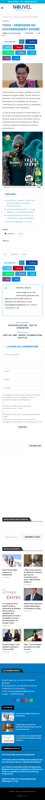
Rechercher (35, 446)
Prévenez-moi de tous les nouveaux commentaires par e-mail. (16, 407)
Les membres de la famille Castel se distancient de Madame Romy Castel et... (28, 738)
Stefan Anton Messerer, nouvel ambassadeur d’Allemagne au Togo (33, 606)
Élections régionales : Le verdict (19, 221)
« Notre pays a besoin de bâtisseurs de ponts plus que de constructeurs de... (28, 727)
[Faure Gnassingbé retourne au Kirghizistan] (11, 560)
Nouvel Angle (16, 33)
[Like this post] (22, 41)
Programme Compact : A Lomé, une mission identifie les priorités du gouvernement (21, 203)
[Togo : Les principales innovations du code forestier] (33, 635)
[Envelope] (26, 700)
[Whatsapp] (31, 700)
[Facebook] (13, 700)
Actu (5, 254)
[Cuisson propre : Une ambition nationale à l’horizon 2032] (11, 635)
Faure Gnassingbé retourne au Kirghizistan (9, 572)
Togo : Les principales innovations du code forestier (33, 646)
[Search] (43, 8)
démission (14, 254)
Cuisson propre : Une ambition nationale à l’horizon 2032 (11, 646)
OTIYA (25, 796)
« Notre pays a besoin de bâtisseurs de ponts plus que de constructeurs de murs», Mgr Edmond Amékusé (33, 576)
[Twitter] (18, 700)
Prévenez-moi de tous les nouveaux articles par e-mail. (21, 415)
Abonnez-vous (32, 537)
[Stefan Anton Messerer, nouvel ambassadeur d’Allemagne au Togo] (33, 594)
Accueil (4, 17)
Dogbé (24, 254)
